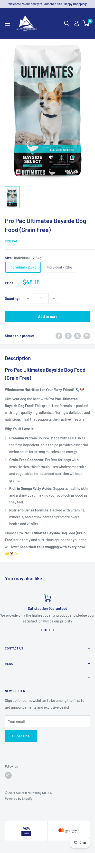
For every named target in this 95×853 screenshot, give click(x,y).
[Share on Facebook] (59, 335)
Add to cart (47, 316)
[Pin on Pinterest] (68, 335)
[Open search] (66, 23)
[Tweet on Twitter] (77, 335)
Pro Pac (11, 241)
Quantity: (12, 298)
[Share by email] (86, 335)
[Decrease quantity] (28, 298)
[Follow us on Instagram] (8, 775)
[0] (86, 23)
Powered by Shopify (18, 798)
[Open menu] (7, 24)
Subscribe (21, 735)
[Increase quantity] (54, 298)
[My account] (76, 23)
